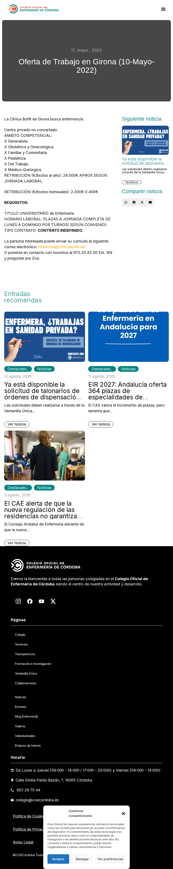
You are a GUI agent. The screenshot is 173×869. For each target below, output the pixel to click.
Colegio (20, 634)
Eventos (20, 707)
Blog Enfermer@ (26, 716)
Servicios (21, 644)
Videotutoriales (25, 736)
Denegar (82, 859)
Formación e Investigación (33, 664)
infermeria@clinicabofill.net (61, 247)
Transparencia (25, 654)
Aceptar (58, 859)
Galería (20, 726)
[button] (123, 813)
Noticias (44, 369)
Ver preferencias (110, 859)
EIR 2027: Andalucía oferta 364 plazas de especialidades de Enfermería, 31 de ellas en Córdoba (127, 397)
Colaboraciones (25, 683)
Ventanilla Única (26, 673)
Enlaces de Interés (28, 745)
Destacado (17, 369)
